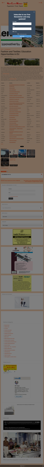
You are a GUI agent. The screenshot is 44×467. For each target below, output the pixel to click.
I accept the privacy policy (23, 34)
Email (14, 26)
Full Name (14, 21)
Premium (15, 31)
